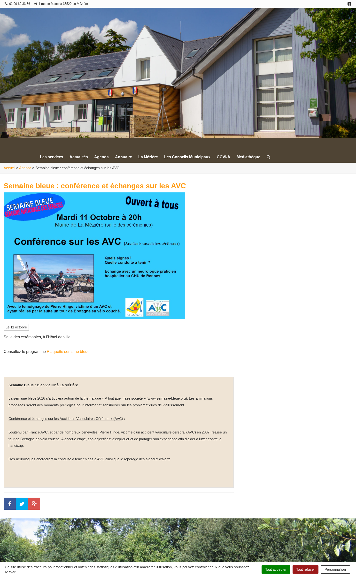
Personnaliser (335, 569)
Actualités (79, 157)
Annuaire (123, 157)
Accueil (9, 168)
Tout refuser (305, 569)
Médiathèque (248, 157)
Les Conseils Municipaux (187, 157)
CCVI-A (223, 157)
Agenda (101, 157)
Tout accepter (275, 569)
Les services (51, 157)
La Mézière (148, 157)
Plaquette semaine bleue (68, 351)
